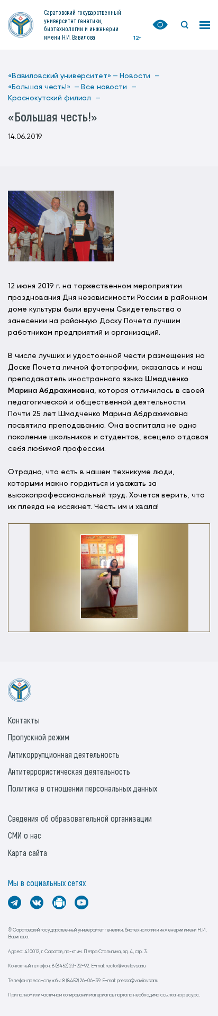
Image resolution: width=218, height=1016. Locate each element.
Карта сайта (27, 853)
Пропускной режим (38, 737)
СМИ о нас (24, 835)
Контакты (24, 720)
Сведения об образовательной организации (80, 818)
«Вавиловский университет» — (63, 76)
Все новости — (108, 87)
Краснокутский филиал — (54, 98)
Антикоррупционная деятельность (64, 754)
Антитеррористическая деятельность (69, 771)
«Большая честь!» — (43, 87)
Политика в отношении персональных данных (82, 788)
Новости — (140, 76)
